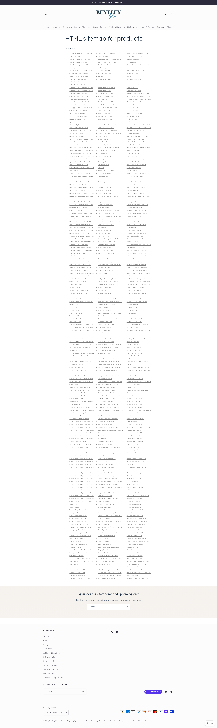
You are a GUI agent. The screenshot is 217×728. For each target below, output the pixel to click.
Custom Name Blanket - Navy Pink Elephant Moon (86, 433)
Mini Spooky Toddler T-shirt (78, 127)
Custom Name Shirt (76, 399)
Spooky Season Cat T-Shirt (107, 62)
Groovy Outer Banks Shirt (106, 467)
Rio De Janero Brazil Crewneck (137, 390)
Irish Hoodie (102, 290)
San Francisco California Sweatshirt (110, 527)
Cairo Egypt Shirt (104, 530)
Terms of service (110, 721)
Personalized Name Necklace (79, 259)
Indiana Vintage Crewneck (136, 139)
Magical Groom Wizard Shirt (107, 478)
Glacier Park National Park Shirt (137, 204)
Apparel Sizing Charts (53, 678)
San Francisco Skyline (134, 79)
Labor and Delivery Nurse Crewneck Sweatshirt (143, 96)
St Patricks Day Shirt (105, 321)
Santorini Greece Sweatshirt (136, 259)
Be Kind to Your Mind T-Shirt (136, 564)
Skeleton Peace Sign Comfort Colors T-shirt (84, 222)
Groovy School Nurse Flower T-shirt (81, 301)
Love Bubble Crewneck (106, 341)
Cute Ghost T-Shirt (75, 210)
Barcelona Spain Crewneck (136, 524)
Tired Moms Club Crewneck (136, 567)
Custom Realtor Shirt (76, 384)
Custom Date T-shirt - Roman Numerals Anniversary (86, 378)
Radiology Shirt (103, 162)
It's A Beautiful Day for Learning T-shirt (82, 330)
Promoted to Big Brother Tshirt (80, 535)
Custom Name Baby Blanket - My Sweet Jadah (85, 478)
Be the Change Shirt (105, 230)
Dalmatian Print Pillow (134, 404)
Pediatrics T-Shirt (132, 119)
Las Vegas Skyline (104, 267)
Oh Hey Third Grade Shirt (135, 498)
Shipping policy (125, 721)
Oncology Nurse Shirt (76, 68)
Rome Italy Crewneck (134, 504)
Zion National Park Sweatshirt (108, 130)
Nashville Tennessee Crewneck (108, 210)
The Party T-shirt (103, 99)
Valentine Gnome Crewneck (107, 333)
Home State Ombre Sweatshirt (137, 182)
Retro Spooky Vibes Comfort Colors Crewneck (85, 242)
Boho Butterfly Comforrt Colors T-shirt (111, 125)
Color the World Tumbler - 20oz (137, 185)
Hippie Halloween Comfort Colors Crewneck (84, 102)
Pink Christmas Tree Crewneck (108, 282)
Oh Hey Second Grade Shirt (136, 510)
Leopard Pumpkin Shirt (106, 70)
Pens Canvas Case (104, 110)
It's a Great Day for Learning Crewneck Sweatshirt (86, 353)
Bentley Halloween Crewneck (108, 370)
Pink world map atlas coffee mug (109, 216)
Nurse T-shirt (73, 307)
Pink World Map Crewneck (136, 493)
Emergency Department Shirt (137, 296)
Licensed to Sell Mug (134, 473)
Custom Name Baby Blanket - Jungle (82, 473)
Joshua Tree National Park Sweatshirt (139, 433)
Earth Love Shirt (132, 68)
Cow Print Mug (103, 538)
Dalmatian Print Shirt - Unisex (137, 301)
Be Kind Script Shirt (104, 273)
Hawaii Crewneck (132, 170)
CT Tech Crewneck (104, 518)
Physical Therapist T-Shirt (77, 441)
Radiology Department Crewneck (109, 521)
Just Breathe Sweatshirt (106, 553)
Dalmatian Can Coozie (134, 407)
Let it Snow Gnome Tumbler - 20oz (110, 396)
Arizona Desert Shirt (133, 447)
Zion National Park (104, 90)
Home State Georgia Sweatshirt (137, 319)
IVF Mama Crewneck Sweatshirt (109, 361)
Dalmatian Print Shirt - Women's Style (139, 125)
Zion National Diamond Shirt (107, 105)
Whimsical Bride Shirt (134, 356)
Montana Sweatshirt (133, 59)
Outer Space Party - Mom (78, 515)
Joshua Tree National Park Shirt (137, 53)
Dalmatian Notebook (134, 413)
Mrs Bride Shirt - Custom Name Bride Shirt (83, 401)
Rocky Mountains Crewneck (136, 436)
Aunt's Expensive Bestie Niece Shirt (81, 550)
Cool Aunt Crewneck (76, 555)
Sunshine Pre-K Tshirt (76, 319)
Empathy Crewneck (133, 384)
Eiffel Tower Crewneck (134, 453)
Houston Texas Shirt (133, 85)
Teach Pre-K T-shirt (75, 316)
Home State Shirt (132, 190)
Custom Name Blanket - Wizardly (80, 427)
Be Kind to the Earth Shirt (135, 56)
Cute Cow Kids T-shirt (134, 90)
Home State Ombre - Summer (137, 253)
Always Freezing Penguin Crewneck (139, 262)
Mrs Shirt (101, 76)
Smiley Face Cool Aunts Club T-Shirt (81, 553)
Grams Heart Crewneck (135, 555)
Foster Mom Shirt (75, 507)
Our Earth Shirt (132, 76)
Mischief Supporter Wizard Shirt (80, 59)
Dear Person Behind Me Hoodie (137, 578)
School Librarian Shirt (134, 116)
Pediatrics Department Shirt (136, 122)
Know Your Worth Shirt (134, 199)
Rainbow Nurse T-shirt (76, 299)
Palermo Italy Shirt (133, 444)
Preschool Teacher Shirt (135, 344)
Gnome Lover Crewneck (106, 284)
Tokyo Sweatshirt (132, 421)
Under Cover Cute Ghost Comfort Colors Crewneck (86, 173)
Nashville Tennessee (105, 356)
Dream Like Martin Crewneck (108, 347)
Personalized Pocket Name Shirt (80, 387)
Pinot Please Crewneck (134, 230)
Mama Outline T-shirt (134, 219)
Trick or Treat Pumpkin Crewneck (80, 216)
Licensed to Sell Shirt (134, 478)
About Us (47, 649)
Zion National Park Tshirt (106, 102)
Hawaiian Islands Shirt (134, 310)
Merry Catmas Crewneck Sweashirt (110, 381)
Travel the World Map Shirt (136, 533)
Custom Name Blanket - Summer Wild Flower (85, 436)
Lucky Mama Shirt (104, 501)
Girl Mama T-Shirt (133, 376)
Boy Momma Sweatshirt (135, 378)
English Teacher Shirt (134, 359)
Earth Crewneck (103, 256)
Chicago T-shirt (74, 513)
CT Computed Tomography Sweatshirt (111, 572)
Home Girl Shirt (132, 464)
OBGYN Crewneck (133, 150)
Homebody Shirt (103, 176)
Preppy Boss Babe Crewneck (108, 550)
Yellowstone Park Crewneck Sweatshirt (111, 133)
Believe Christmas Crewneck (108, 418)
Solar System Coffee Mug (107, 458)
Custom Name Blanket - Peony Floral (82, 498)
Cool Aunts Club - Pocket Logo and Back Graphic (86, 561)
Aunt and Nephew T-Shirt (78, 575)
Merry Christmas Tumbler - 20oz (109, 384)
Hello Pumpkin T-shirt (105, 68)
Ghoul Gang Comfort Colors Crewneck (82, 176)
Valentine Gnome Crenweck (107, 339)
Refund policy (83, 721)
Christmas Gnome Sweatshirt (108, 404)
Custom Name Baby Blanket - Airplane (82, 481)
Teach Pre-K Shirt (75, 321)
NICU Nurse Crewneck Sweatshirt (109, 367)
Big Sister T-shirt (75, 547)
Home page (48, 673)
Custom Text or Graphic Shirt (79, 390)
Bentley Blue (102, 136)
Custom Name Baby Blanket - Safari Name (83, 430)
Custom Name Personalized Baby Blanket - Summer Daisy (89, 501)
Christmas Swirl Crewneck (107, 416)
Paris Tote (130, 456)
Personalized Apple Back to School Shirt (83, 262)
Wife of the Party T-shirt (106, 96)
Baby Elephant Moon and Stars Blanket (82, 416)
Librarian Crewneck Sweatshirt (137, 102)
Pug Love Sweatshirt (105, 287)
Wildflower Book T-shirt (106, 250)
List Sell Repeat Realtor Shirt (136, 458)
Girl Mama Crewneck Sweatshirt (109, 196)
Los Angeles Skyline (105, 510)
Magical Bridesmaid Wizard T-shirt (138, 65)
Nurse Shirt (73, 296)
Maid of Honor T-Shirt (105, 190)
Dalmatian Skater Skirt (77, 253)
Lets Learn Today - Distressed (79, 339)
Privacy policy (96, 721)
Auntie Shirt (102, 316)
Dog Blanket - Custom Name (79, 418)
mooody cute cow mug (106, 213)
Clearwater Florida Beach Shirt (137, 233)
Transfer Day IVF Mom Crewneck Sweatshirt (142, 273)
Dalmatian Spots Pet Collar (78, 85)
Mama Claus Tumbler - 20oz (107, 413)
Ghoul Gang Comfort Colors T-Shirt (81, 204)
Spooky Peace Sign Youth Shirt (79, 113)
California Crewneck (133, 490)
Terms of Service (50, 669)
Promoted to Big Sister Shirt (79, 533)
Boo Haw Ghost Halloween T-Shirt (81, 182)
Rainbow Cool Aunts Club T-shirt (80, 444)
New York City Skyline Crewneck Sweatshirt (142, 179)
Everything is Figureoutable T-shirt (81, 361)
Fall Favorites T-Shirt (105, 65)
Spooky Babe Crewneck (77, 122)
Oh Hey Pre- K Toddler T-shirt (79, 279)
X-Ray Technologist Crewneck (108, 570)
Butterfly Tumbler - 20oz (106, 399)
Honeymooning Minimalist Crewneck (139, 370)
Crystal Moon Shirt (104, 139)
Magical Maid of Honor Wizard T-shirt (110, 481)
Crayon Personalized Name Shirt (80, 270)
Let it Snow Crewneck (105, 401)
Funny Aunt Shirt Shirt (134, 353)
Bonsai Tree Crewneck (134, 424)
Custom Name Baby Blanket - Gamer (82, 490)
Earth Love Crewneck (105, 490)
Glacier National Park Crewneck (109, 484)
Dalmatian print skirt (76, 256)
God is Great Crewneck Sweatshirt (109, 547)
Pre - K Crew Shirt (75, 313)
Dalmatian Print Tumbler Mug (137, 521)
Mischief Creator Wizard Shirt (79, 62)
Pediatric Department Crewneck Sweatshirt (141, 276)
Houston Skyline (132, 336)
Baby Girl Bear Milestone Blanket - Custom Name (86, 421)
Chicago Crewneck (104, 353)
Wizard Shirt (102, 438)
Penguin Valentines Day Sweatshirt (110, 344)
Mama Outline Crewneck (135, 550)
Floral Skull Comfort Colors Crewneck (82, 150)
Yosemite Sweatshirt (105, 85)
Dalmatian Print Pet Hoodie (78, 244)
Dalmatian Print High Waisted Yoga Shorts (83, 250)
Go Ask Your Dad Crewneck (78, 73)
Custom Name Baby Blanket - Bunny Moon (84, 495)
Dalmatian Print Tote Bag (106, 561)
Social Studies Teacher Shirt (136, 347)
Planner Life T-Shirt (104, 233)
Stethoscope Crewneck (134, 430)
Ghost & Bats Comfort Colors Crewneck (82, 159)
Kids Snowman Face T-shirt (107, 170)
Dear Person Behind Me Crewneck (109, 575)
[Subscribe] (127, 607)
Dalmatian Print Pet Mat (77, 82)
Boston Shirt (102, 227)
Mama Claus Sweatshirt (106, 324)
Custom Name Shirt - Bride (78, 396)
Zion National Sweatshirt (106, 87)
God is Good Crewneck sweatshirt (138, 324)
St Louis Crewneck (104, 507)
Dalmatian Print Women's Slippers (81, 90)
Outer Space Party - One (77, 521)
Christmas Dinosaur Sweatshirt (108, 407)
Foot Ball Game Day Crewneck (137, 250)
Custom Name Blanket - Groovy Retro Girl (83, 461)
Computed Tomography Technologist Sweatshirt (114, 515)
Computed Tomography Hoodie (108, 513)
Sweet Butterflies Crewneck (136, 130)
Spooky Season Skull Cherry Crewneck (82, 162)
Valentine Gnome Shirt (134, 145)
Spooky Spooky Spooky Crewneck (81, 196)
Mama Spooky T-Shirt (76, 133)
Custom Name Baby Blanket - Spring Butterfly (85, 487)
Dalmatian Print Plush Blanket (108, 179)
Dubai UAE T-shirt (104, 461)
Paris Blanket (131, 364)
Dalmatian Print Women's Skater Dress (82, 247)
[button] (45, 14)
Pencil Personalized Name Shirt (80, 264)
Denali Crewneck (104, 307)
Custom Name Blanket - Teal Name (81, 458)
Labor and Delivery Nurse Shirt (137, 299)
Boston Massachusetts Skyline (108, 359)
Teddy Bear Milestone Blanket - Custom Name (85, 407)
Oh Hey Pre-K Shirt (75, 310)
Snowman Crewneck (105, 378)
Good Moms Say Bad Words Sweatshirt (140, 541)
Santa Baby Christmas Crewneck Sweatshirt (84, 558)
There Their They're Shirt (135, 558)
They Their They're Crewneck (136, 518)
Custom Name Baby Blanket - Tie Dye (82, 484)
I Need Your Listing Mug (135, 470)
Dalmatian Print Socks (134, 399)
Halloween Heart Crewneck (78, 99)
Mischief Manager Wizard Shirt (79, 65)
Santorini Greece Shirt (134, 327)
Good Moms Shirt (132, 373)
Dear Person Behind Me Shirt (136, 210)
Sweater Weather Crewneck (107, 293)
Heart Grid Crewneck (134, 167)
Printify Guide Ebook (76, 56)
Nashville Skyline (104, 236)
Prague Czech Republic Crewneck (138, 196)
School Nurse (73, 304)
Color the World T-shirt (105, 173)
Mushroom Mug (103, 185)
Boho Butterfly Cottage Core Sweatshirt (111, 430)
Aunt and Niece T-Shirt (77, 572)
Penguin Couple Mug (105, 444)
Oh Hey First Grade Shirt (135, 515)
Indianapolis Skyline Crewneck (137, 538)
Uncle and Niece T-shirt (77, 567)
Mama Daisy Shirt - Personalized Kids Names (84, 381)
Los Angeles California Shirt (136, 236)
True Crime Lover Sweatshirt (136, 164)
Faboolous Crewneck (76, 145)
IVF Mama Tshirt (103, 164)
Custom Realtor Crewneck (78, 370)
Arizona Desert (103, 122)
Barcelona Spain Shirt (105, 564)
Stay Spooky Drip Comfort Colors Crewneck (84, 187)
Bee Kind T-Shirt (103, 56)
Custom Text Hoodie (76, 367)
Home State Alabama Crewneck (137, 213)
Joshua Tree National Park (135, 418)
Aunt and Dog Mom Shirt (106, 242)
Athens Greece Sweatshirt (135, 544)
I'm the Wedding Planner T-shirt (109, 239)
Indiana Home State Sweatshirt (137, 256)
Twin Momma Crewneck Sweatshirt (139, 381)
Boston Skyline (132, 333)
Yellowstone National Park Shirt (108, 147)
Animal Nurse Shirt (75, 284)
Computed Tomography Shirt (108, 427)
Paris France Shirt (132, 387)
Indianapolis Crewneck (134, 216)
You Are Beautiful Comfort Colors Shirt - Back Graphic (87, 70)
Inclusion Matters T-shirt (77, 350)
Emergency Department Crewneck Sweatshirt (142, 99)
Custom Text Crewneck (77, 376)
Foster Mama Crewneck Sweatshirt (110, 364)
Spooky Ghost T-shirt (105, 73)
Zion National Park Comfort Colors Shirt (111, 558)
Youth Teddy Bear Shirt (105, 145)
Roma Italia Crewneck (134, 501)
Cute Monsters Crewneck (106, 373)
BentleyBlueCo (55, 721)
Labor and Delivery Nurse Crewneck (139, 427)
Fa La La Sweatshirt (104, 330)
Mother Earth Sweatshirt (106, 253)
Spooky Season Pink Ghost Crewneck (82, 193)
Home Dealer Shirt (104, 79)
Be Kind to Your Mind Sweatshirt (138, 530)
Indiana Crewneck (104, 456)
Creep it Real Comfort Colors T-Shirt (81, 167)
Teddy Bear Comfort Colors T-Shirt (109, 376)
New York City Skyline (105, 464)
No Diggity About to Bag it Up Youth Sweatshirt (85, 108)
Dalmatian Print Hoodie (135, 222)
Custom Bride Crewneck (77, 373)
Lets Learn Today (75, 333)
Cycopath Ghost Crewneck (78, 207)
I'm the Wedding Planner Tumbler (138, 367)
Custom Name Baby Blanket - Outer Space (83, 493)
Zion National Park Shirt (106, 93)
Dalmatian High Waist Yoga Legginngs (140, 410)
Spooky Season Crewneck (78, 119)
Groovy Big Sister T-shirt (77, 530)
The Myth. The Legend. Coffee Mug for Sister (142, 147)
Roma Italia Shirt (75, 504)
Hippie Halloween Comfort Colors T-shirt (83, 213)
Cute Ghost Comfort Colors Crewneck (82, 179)
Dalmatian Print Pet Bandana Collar (81, 87)
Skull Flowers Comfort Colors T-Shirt (81, 185)
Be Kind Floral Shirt (133, 153)
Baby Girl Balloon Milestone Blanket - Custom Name (87, 410)
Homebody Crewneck (105, 142)
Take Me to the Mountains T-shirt (109, 533)
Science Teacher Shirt (134, 350)
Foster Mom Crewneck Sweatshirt (138, 93)
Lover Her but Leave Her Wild (108, 276)
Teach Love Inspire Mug (106, 199)
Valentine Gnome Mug (105, 441)
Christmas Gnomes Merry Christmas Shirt (141, 159)
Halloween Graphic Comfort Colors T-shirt (83, 130)
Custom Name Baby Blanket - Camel (81, 476)
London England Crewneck (136, 450)
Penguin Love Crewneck (106, 336)
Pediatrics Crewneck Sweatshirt (137, 267)
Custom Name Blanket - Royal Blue (81, 424)
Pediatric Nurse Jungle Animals (137, 279)
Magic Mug (102, 202)
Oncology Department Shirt (107, 159)
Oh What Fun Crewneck (106, 421)
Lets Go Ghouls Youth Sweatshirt (80, 116)
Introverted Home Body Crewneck (109, 453)
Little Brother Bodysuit (77, 364)
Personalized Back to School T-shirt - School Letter (86, 276)
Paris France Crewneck (134, 570)
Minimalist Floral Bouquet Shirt (137, 136)
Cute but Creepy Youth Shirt (78, 96)
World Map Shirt (103, 567)
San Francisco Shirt (133, 82)
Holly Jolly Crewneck (105, 327)
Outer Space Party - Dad (77, 518)
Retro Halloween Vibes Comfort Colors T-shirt (84, 239)
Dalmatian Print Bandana (77, 79)
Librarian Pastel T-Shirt (134, 113)
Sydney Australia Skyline (106, 262)
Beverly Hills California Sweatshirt (138, 361)
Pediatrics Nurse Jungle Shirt (136, 293)
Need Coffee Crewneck (135, 176)
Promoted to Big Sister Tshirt (79, 524)
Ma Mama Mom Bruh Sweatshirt (138, 393)
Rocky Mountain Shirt (105, 156)
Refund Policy (49, 661)
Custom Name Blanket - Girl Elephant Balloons (85, 467)
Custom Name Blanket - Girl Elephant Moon (84, 438)
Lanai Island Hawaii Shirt (135, 316)
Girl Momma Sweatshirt (106, 450)
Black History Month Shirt (106, 578)
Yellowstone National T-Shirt (107, 108)
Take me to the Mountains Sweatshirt (110, 319)
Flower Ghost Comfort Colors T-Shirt (81, 139)
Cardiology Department (106, 127)
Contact (46, 641)
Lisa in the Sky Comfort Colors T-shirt (139, 127)
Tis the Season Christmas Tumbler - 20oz (112, 410)
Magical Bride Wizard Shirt (107, 493)
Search (46, 636)
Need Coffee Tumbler (134, 290)
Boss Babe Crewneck (105, 544)
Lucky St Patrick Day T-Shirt (107, 279)
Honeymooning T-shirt (105, 247)
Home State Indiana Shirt (135, 207)
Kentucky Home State (134, 321)
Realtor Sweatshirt (133, 481)
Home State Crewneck (134, 62)
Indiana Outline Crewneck (135, 142)
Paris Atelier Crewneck (134, 535)
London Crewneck (133, 242)
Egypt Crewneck (103, 524)
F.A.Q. (46, 645)
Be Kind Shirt (131, 396)
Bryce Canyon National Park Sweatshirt (111, 487)
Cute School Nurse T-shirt (78, 293)
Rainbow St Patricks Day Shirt (108, 498)
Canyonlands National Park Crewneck (110, 299)
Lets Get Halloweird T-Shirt (78, 164)
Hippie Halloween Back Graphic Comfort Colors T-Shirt (88, 142)
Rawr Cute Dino (132, 156)
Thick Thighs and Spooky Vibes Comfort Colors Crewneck (88, 227)
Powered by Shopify (68, 721)
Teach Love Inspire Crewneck (108, 555)
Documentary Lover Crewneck (137, 173)
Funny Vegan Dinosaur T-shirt (137, 247)
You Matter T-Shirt (75, 404)
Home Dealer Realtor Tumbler (137, 467)
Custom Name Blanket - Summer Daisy (82, 456)
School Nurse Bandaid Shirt (78, 290)
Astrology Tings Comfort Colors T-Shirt (111, 301)
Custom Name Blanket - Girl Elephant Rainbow (85, 464)
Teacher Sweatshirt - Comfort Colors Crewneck (85, 324)
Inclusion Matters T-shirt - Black (80, 356)
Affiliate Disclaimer (52, 653)
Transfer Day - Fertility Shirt (78, 510)
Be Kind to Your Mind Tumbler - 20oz (110, 393)
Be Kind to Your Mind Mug (107, 193)
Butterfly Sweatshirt (133, 133)
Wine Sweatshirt (132, 484)
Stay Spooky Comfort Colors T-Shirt (81, 147)
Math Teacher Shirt (133, 341)
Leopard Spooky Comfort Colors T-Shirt (82, 156)
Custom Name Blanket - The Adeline (81, 453)
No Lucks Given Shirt (105, 495)
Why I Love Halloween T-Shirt (79, 199)
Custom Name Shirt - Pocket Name (81, 393)
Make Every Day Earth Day (107, 304)
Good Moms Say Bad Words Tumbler (139, 244)
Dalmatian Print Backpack (78, 93)
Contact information (140, 721)
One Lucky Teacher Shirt (106, 504)
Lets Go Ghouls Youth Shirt (78, 105)
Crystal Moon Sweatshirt (135, 527)
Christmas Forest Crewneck (107, 387)
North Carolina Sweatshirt (106, 244)
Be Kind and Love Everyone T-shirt (81, 347)
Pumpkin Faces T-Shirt (77, 219)
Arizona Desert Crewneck (106, 433)
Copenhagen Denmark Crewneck (109, 313)
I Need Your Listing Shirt (135, 476)
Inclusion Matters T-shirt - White (80, 359)
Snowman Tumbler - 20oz (107, 390)
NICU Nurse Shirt (132, 108)
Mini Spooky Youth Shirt (77, 125)
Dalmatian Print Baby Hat (135, 401)
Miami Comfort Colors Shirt (136, 239)
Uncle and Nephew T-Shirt (78, 570)
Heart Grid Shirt (132, 313)
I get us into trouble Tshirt (78, 538)
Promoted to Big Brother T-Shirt (80, 527)
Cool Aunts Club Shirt (76, 564)
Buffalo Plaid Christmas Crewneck (109, 59)
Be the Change (132, 307)
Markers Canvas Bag (105, 116)
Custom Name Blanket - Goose (80, 447)
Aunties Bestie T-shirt (76, 541)
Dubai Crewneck (132, 575)
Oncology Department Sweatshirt (109, 264)
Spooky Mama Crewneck (77, 190)
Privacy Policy (49, 657)
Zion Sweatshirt (132, 416)
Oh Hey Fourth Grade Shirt (136, 487)
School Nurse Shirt (75, 287)
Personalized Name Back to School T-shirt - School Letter (88, 273)
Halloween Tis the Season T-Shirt (80, 153)
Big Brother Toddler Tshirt (78, 544)
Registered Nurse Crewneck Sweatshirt (140, 282)
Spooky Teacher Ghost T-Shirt (79, 233)
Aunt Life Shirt (131, 227)
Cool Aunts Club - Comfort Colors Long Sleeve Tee (115, 82)
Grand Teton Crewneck (106, 270)
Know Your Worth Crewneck (136, 287)
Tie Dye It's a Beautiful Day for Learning (82, 327)
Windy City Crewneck (105, 310)
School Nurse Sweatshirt (77, 282)
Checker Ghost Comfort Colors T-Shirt (82, 230)
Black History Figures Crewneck (109, 447)
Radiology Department (106, 424)
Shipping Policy (50, 665)
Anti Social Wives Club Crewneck (138, 495)
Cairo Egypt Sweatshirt (105, 470)
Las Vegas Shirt (103, 153)
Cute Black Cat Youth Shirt (78, 110)
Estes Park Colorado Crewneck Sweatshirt (112, 222)
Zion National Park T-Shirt (106, 150)
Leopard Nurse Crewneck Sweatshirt (139, 561)
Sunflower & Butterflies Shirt (136, 193)
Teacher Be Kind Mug (105, 204)
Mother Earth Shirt (133, 73)
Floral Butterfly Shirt (105, 187)
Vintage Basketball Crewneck (108, 473)
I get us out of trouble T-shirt (108, 53)
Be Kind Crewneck (104, 541)
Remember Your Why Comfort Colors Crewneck (85, 76)
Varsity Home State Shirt (106, 535)
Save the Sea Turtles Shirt (135, 547)
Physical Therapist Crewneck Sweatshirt (140, 284)
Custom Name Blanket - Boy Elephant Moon (84, 470)
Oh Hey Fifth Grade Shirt (135, 441)
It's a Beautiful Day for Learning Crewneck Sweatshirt (87, 341)
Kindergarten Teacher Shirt (136, 339)
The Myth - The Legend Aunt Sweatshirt (140, 572)
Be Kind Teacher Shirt (134, 162)
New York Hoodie (104, 207)
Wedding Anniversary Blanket (79, 413)
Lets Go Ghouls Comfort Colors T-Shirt (82, 224)
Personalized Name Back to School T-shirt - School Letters (89, 267)
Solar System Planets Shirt (107, 119)
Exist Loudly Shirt (104, 259)
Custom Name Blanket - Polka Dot (81, 450)
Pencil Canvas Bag (104, 113)
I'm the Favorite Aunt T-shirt (136, 224)
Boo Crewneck (74, 170)
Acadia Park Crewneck (105, 436)
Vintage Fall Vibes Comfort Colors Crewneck (84, 236)
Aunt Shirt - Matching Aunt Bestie (80, 578)
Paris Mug (101, 182)
